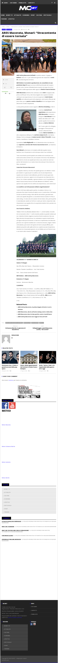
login (6, 3)
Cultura (39, 15)
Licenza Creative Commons (15, 617)
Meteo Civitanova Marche (8, 446)
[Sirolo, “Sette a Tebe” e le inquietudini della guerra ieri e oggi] (47, 357)
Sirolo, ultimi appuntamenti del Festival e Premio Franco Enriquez (28, 367)
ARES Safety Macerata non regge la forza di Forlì (32, 316)
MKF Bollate (27, 322)
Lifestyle (11, 19)
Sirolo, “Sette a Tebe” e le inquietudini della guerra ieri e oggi (47, 367)
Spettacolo (47, 15)
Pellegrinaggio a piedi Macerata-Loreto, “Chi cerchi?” (42, 328)
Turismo (4, 19)
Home (3, 15)
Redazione (24, 29)
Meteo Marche (5, 478)
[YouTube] (54, 2)
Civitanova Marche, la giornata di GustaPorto (15, 328)
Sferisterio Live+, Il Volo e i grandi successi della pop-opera (10, 367)
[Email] (12, 337)
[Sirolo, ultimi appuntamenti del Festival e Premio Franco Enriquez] (29, 357)
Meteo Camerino (6, 462)
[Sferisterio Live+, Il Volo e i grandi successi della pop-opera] (10, 357)
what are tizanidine (8, 526)
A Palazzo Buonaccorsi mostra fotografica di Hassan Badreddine (36, 526)
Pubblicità (22, 3)
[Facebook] (52, 2)
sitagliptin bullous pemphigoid (11, 521)
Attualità (17, 15)
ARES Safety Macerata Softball (14, 322)
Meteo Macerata (6, 425)
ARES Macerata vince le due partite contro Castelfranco (35, 314)
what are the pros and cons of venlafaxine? (15, 530)
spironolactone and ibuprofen (11, 539)
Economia (26, 15)
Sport (33, 15)
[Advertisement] (13, 574)
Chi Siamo (13, 3)
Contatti (31, 3)
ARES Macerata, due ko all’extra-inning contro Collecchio (35, 312)
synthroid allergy (7, 535)
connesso (10, 380)
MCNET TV (9, 15)
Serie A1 (41, 322)
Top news (9, 29)
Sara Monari (35, 322)
